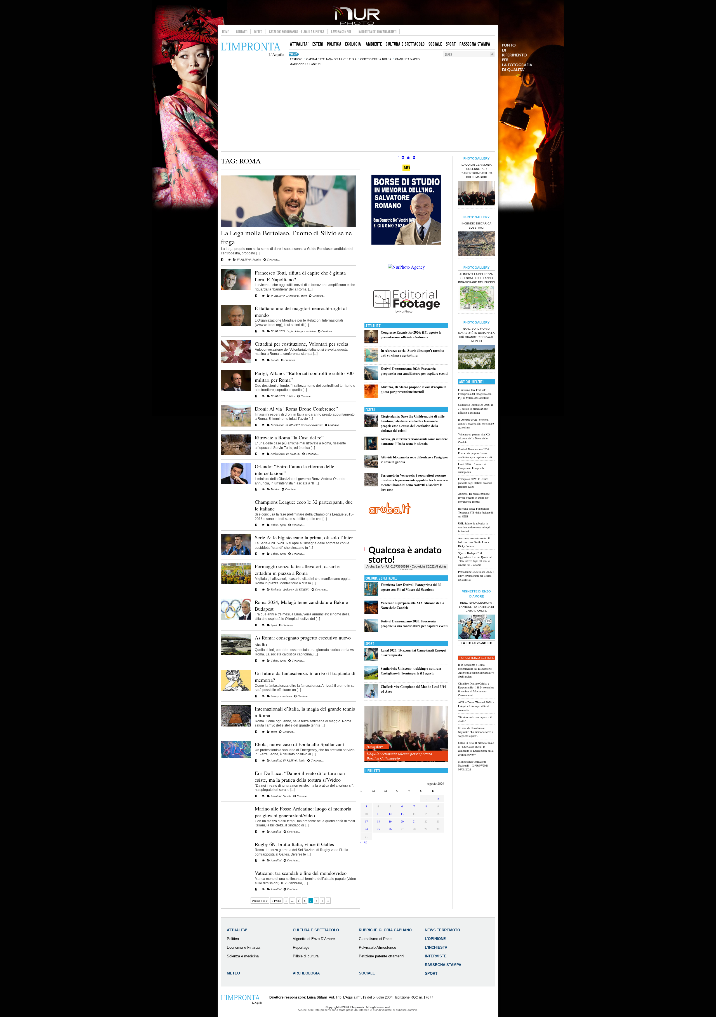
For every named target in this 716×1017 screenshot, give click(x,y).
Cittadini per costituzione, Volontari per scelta (301, 343)
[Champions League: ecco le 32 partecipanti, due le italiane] (256, 525)
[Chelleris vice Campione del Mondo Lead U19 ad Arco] (371, 696)
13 (402, 814)
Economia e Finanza (243, 947)
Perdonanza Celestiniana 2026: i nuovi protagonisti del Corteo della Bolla (476, 576)
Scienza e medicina (305, 331)
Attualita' (276, 760)
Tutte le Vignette (476, 643)
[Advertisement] (358, 109)
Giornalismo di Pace (375, 939)
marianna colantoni (305, 64)
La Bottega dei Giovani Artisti (377, 31)
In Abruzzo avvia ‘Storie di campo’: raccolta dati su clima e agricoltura (412, 353)
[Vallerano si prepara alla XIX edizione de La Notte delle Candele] (371, 612)
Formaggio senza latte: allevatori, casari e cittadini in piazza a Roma (297, 569)
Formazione (277, 425)
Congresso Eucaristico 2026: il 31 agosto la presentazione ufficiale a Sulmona (411, 334)
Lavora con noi (341, 31)
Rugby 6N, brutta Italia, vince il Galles (294, 844)
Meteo (258, 31)
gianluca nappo (407, 59)
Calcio (274, 525)
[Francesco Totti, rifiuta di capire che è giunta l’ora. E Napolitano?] (236, 289)
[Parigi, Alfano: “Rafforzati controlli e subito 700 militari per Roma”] (236, 390)
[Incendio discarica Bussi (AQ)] (476, 244)
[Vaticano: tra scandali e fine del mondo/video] (256, 889)
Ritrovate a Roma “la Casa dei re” (289, 437)
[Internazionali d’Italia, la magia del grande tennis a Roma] (236, 725)
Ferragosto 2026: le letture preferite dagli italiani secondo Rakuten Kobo (475, 483)
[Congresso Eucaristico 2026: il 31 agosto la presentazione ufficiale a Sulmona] (371, 342)
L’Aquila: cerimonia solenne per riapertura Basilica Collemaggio (399, 755)
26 (390, 829)
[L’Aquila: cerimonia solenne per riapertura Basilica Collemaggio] (406, 734)
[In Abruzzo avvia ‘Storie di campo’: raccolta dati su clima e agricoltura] (371, 360)
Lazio (289, 331)
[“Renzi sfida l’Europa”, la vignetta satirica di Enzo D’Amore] (476, 627)
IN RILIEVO (244, 259)
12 (390, 814)
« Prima (276, 901)
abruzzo (295, 59)
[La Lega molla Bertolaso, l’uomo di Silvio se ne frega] (288, 226)
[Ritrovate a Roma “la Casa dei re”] (236, 454)
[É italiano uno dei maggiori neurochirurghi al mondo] (236, 325)
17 (366, 821)
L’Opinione (435, 939)
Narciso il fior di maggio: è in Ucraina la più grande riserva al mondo (476, 335)
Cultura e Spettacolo (382, 578)
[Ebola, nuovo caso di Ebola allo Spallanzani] (236, 757)
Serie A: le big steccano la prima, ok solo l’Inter (304, 537)
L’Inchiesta (436, 947)
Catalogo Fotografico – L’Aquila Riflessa (296, 31)
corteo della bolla (375, 59)
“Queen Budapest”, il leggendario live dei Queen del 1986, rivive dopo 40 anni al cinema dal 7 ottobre (475, 559)
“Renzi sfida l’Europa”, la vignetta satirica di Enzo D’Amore (476, 607)
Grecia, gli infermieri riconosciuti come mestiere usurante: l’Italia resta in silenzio (414, 441)
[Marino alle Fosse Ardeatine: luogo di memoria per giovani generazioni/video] (256, 831)
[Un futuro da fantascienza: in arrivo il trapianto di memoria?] (236, 690)
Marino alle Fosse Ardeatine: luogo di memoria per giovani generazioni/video (303, 812)
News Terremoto (442, 930)
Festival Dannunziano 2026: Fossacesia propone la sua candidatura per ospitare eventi (414, 371)
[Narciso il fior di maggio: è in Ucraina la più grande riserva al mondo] (476, 358)
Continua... (273, 259)
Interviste (436, 956)
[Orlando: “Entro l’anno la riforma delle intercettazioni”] (236, 483)
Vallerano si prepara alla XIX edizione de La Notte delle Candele (474, 438)
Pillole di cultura (306, 956)
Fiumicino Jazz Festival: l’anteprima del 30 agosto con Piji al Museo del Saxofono (411, 587)
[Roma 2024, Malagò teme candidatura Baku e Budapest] (236, 618)
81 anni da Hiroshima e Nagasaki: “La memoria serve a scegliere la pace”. (475, 732)
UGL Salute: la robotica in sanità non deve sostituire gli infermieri (474, 527)
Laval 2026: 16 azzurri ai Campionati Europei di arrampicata (472, 468)
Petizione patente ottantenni (381, 956)
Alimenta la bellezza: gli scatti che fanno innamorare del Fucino (476, 278)
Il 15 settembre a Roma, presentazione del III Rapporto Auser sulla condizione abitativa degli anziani (476, 670)
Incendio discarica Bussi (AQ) (476, 225)
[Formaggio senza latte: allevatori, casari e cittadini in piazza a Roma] (236, 583)
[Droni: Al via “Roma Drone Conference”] (236, 425)
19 (390, 821)
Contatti (242, 31)
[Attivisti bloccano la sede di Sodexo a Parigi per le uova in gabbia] (371, 467)
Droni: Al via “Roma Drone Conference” (296, 408)
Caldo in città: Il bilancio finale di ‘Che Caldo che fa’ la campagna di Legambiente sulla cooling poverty (476, 748)
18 (378, 821)
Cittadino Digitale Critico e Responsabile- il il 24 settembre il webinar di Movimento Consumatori (476, 689)
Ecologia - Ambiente (282, 589)
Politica (257, 259)
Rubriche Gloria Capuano (385, 930)
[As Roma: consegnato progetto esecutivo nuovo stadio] (236, 654)
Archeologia (277, 454)
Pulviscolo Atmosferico (377, 947)
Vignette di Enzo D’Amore (314, 939)
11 (378, 814)
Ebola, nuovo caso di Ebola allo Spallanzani (299, 744)
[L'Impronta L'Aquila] (252, 50)
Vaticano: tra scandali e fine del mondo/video (301, 873)
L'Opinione (292, 295)
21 (414, 821)
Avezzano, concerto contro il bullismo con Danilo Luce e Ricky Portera (474, 542)
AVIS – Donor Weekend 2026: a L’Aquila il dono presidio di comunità (476, 706)
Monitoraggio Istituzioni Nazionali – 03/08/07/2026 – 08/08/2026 (474, 765)
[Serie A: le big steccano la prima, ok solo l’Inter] (236, 554)
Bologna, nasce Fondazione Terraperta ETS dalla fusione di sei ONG (475, 512)
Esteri (370, 409)
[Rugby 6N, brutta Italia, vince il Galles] (256, 860)
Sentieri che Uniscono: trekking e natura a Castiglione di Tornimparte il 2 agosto (411, 671)
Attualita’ (237, 930)
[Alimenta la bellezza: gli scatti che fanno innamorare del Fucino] (476, 299)
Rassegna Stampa (443, 965)
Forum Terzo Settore (477, 657)
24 (366, 829)
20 (402, 821)
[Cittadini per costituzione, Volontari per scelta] (236, 362)
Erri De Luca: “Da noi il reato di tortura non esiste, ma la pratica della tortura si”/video (300, 776)
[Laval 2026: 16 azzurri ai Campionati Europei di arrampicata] (371, 660)
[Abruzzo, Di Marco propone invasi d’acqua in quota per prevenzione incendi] (371, 396)
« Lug (363, 842)
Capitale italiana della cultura (331, 59)
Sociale (275, 360)
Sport (304, 295)
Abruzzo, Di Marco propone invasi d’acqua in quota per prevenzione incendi (413, 389)
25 (378, 829)
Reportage (301, 947)
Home (225, 31)
